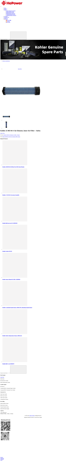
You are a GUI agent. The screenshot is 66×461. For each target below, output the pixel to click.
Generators (6, 16)
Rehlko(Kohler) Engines (10, 12)
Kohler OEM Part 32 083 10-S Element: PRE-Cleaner (11, 136)
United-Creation (31, 415)
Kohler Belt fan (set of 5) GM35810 (9, 223)
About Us (5, 8)
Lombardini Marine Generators (11, 15)
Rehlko (5, 9)
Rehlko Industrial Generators (10, 10)
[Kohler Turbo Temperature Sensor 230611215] (14, 333)
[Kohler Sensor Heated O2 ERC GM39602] (14, 277)
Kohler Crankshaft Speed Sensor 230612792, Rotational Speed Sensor (17, 307)
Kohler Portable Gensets (10, 11)
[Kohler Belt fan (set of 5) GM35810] (14, 221)
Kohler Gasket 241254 (7, 251)
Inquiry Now (2, 133)
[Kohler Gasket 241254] (14, 249)
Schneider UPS (6, 17)
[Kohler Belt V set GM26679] (14, 361)
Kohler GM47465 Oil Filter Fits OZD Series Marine (13, 166)
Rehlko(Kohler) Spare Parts (10, 13)
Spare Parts (2, 377)
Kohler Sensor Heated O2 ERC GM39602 (11, 279)
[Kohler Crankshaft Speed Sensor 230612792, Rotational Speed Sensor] (14, 305)
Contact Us (6, 18)
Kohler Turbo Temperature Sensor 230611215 (12, 335)
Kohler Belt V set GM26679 (8, 363)
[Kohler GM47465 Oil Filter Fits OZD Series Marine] (14, 164)
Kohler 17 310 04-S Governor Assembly (10, 195)
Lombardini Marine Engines (10, 14)
